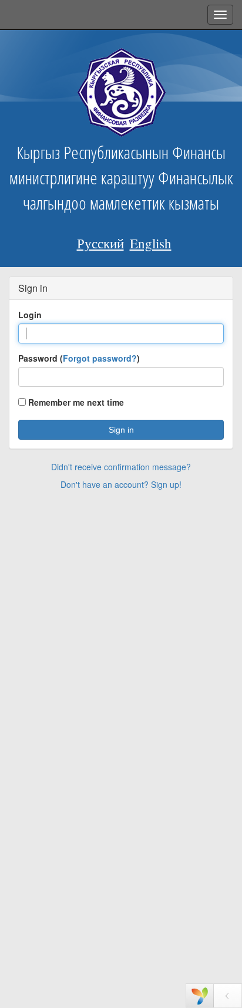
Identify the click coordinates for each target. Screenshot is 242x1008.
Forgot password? (100, 358)
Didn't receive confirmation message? (121, 467)
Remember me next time (75, 402)
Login (30, 315)
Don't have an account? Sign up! (121, 484)
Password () (79, 358)
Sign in (121, 429)
